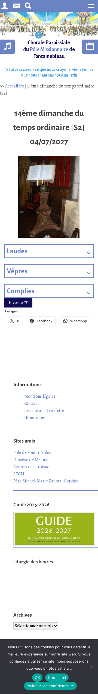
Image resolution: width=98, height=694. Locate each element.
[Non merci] (91, 666)
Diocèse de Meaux (30, 460)
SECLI (18, 474)
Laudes (17, 251)
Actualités (14, 86)
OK (37, 677)
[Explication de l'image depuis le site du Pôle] (38, 35)
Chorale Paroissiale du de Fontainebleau (49, 49)
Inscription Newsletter (45, 411)
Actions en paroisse (31, 467)
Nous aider (34, 418)
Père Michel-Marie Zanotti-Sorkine (45, 481)
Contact (31, 403)
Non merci (57, 677)
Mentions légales (40, 396)
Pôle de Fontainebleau (33, 453)
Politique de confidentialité (50, 686)
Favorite (16, 302)
